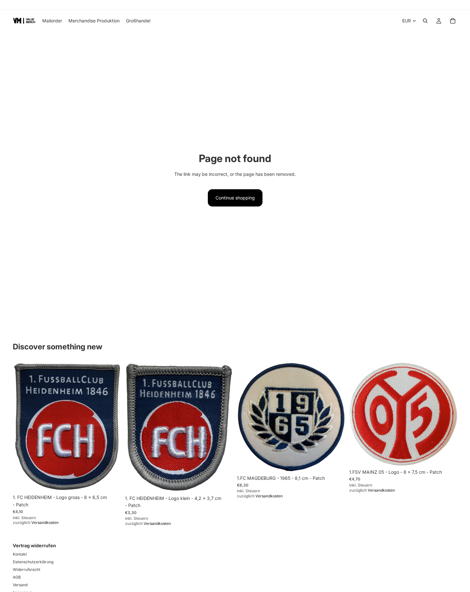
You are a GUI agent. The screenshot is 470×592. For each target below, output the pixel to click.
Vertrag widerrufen (34, 545)
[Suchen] (425, 21)
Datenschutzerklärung (33, 561)
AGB (17, 577)
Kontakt (20, 554)
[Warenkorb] (453, 21)
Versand (20, 584)
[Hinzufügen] (111, 481)
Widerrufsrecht (26, 569)
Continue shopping (235, 197)
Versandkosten (45, 522)
